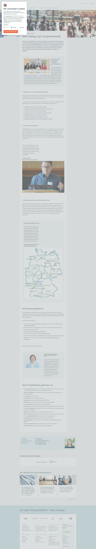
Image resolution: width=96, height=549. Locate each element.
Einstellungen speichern (10, 31)
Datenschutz (9, 16)
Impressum (6, 24)
